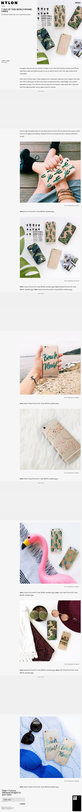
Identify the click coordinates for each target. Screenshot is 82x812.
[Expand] (74, 797)
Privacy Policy (9, 808)
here (29, 133)
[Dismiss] (79, 797)
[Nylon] (9, 3)
